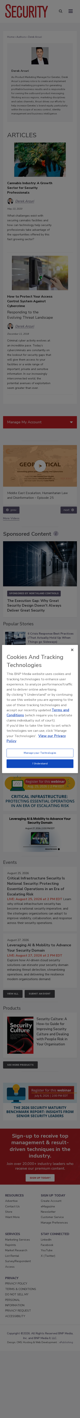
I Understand (40, 763)
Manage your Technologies (40, 753)
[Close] (72, 649)
